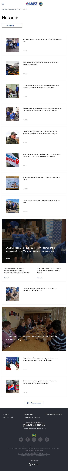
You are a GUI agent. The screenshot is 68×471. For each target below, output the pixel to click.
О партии (6, 414)
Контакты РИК (8, 417)
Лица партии (29, 414)
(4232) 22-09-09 (34, 425)
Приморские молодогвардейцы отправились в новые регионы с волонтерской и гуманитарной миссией (16, 270)
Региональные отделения (54, 414)
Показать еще (36, 403)
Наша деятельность (14, 9)
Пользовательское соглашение (34, 450)
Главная (4, 9)
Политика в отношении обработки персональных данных (34, 453)
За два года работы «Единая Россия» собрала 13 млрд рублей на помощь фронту (49, 270)
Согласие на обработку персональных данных (34, 455)
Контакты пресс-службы (32, 417)
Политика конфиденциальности (34, 452)
